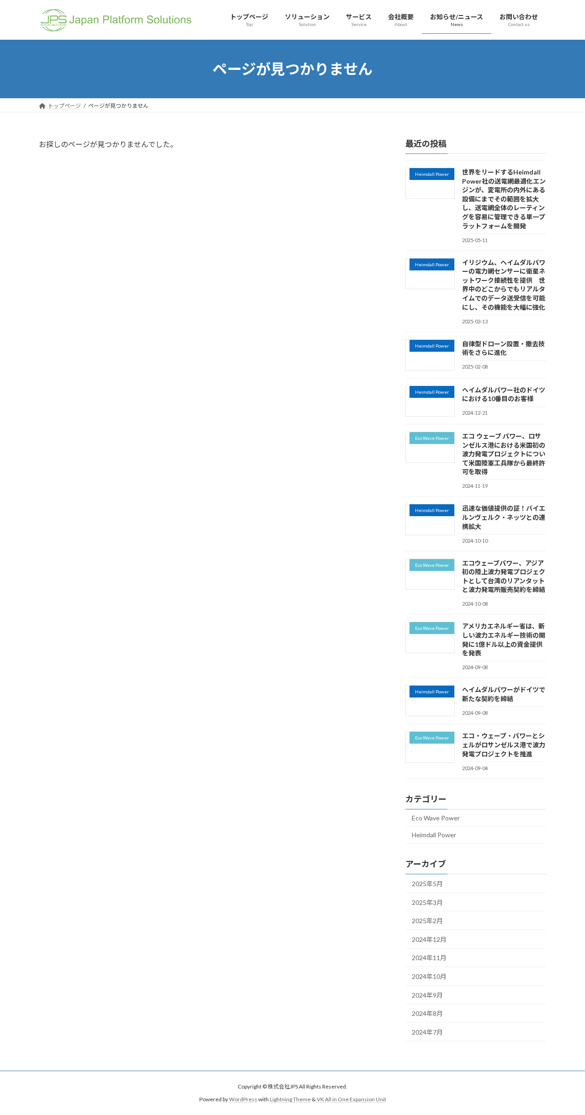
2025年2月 (427, 921)
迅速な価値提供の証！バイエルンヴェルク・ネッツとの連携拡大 (503, 517)
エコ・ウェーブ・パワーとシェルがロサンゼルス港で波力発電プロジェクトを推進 (503, 744)
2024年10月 (429, 976)
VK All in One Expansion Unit (351, 1099)
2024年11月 (429, 958)
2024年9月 (427, 995)
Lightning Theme (290, 1099)
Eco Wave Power (436, 818)
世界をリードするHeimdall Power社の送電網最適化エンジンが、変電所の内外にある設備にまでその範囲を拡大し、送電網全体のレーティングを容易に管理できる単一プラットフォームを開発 (504, 199)
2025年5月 (427, 884)
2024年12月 (429, 939)
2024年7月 (427, 1032)
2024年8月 (427, 1013)
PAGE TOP (562, 1073)
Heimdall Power (434, 835)
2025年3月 (427, 902)
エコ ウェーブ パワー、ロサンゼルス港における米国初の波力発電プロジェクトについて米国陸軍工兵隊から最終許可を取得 (503, 454)
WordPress (243, 1099)
